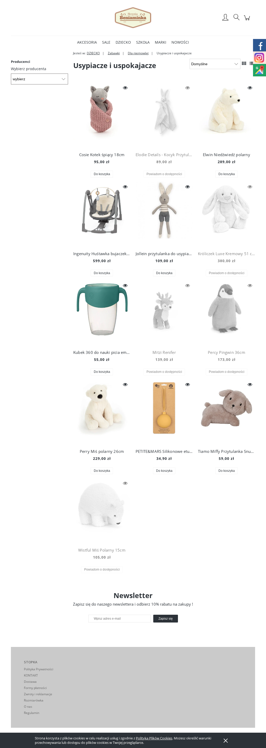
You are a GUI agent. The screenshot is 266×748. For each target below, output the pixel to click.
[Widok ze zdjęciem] (244, 63)
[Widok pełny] (252, 63)
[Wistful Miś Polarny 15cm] (101, 510)
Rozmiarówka (33, 700)
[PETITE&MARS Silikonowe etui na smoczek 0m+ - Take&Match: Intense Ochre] (164, 411)
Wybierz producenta (28, 69)
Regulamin (31, 713)
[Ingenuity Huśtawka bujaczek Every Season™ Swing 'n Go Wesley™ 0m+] (101, 214)
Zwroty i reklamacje (38, 694)
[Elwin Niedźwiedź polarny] (226, 115)
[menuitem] (87, 42)
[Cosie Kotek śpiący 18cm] (101, 115)
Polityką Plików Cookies (154, 738)
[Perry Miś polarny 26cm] (101, 411)
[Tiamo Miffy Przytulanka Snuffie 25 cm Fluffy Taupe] (226, 411)
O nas (28, 706)
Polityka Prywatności (38, 669)
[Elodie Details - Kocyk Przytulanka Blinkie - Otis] (164, 115)
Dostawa (30, 681)
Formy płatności (35, 688)
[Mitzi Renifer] (164, 312)
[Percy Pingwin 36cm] (226, 312)
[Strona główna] (133, 17)
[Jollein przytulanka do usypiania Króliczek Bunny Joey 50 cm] (164, 214)
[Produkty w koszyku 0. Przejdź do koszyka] (248, 20)
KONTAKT (31, 675)
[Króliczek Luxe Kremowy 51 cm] (226, 214)
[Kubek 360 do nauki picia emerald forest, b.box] (101, 312)
